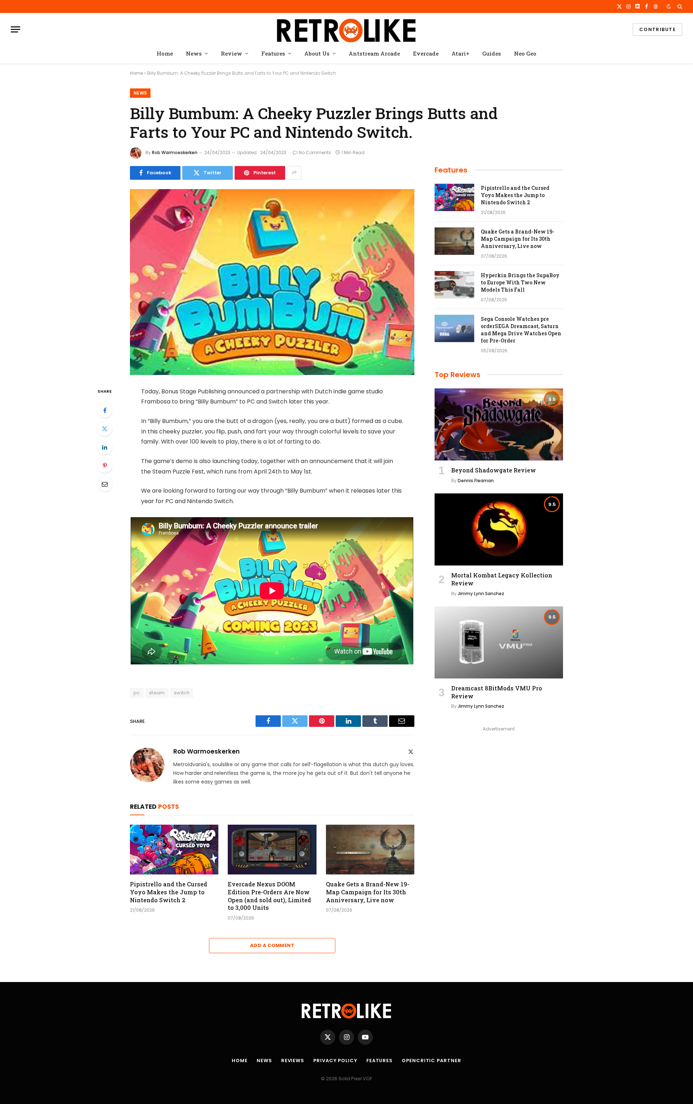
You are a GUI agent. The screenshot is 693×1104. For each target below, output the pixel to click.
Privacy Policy (335, 1060)
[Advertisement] (499, 784)
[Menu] (15, 29)
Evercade (426, 53)
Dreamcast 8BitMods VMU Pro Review (496, 692)
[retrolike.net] (346, 29)
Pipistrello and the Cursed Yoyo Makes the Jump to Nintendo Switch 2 (168, 892)
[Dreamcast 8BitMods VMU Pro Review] (499, 642)
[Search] (679, 6)
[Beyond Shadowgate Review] (499, 424)
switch (181, 692)
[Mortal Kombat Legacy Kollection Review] (499, 529)
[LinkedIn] (104, 447)
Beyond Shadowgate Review (493, 470)
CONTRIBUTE (657, 29)
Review (231, 53)
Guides (491, 53)
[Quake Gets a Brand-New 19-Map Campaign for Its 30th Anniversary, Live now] (370, 849)
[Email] (104, 484)
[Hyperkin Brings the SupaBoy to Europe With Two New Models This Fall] (454, 284)
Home (165, 53)
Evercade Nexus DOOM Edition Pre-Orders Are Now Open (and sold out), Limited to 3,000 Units (269, 895)
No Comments (315, 152)
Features (273, 53)
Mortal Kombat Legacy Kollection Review (501, 579)
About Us (317, 53)
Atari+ (460, 53)
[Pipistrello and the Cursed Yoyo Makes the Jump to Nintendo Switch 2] (174, 849)
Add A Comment (272, 945)
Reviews (292, 1060)
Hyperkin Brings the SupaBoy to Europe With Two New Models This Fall (520, 282)
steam (157, 692)
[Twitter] (104, 429)
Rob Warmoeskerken (174, 152)
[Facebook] (104, 410)
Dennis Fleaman (476, 480)
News (194, 53)
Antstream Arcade (374, 53)
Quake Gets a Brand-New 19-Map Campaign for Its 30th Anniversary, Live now (367, 892)
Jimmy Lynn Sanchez (481, 593)
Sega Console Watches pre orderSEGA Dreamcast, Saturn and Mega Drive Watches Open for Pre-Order (521, 329)
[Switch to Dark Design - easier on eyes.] (669, 6)
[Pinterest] (104, 465)
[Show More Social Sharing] (294, 173)
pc (137, 692)
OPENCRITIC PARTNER (431, 1060)
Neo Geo (525, 53)
